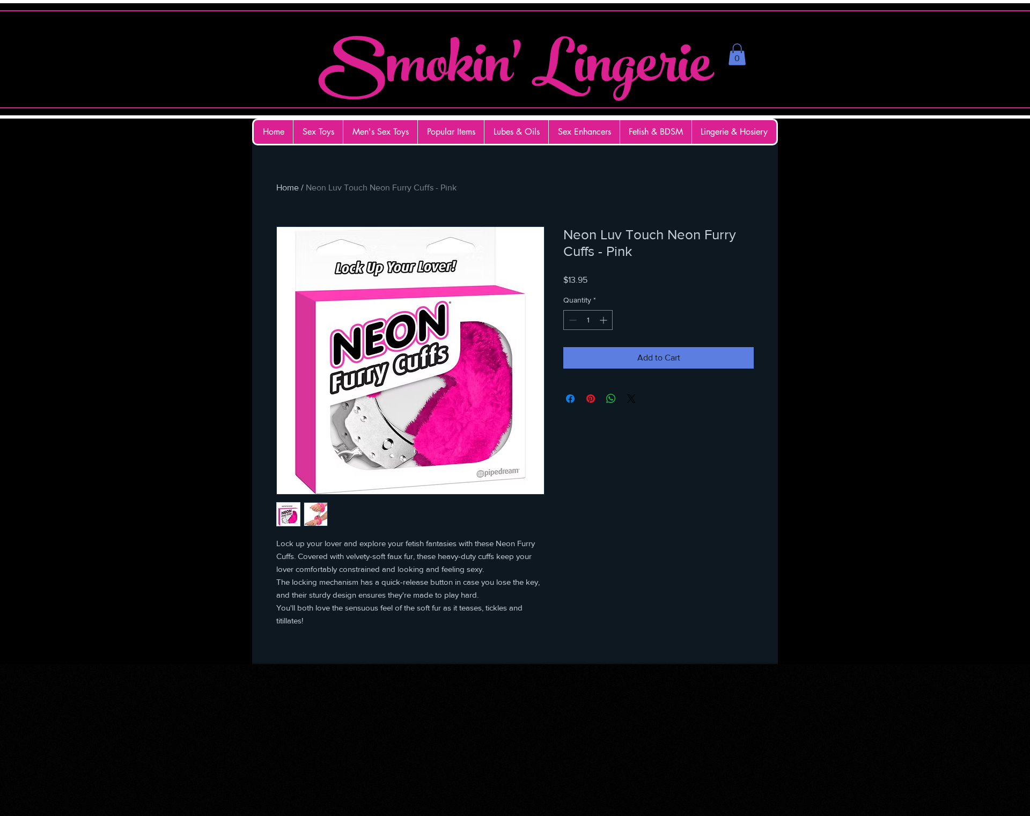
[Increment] (604, 320)
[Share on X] (631, 398)
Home (287, 187)
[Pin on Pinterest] (590, 398)
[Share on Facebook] (570, 398)
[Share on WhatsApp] (611, 398)
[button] (737, 54)
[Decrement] (571, 320)
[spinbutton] (588, 320)
